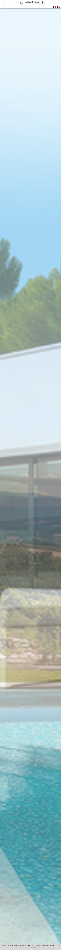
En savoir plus (30, 948)
